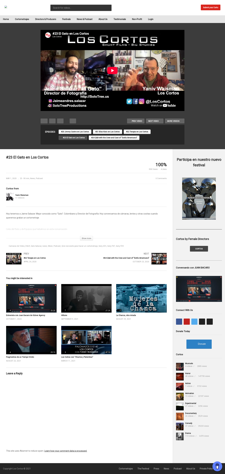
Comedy (188, 423)
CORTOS (199, 249)
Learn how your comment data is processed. (65, 451)
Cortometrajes (22, 19)
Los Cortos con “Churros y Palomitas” (77, 357)
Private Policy (206, 468)
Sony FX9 (120, 246)
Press (156, 468)
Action (188, 383)
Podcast (39, 178)
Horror (187, 373)
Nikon (50, 246)
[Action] (180, 386)
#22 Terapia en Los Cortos (137, 132)
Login (150, 19)
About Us (103, 19)
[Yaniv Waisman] (10, 197)
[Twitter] (194, 322)
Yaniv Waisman (21, 195)
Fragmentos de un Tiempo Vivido (20, 357)
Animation (189, 393)
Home (6, 19)
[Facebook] (179, 322)
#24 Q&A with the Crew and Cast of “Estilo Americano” (114, 138)
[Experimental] (180, 406)
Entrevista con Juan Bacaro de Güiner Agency (25, 315)
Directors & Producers (45, 19)
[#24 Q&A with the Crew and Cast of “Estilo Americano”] (128, 262)
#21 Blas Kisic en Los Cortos (107, 132)
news (44, 246)
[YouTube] (187, 322)
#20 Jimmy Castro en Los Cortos (75, 132)
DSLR (27, 246)
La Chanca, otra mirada (126, 315)
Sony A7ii (102, 246)
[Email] (210, 322)
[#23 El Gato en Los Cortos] (31, 298)
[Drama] (180, 436)
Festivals (66, 19)
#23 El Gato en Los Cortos (73, 138)
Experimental (190, 403)
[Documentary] (180, 416)
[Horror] (180, 376)
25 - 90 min (24, 178)
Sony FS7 (111, 246)
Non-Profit (137, 19)
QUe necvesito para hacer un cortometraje (80, 246)
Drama (188, 433)
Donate (202, 344)
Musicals (189, 363)
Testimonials (120, 19)
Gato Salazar (36, 246)
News (32, 178)
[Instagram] (202, 322)
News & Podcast (84, 19)
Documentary (191, 413)
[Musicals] (180, 367)
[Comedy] (180, 426)
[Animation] (180, 396)
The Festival (143, 468)
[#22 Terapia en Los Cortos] (44, 262)
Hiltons (64, 315)
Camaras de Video (16, 246)
